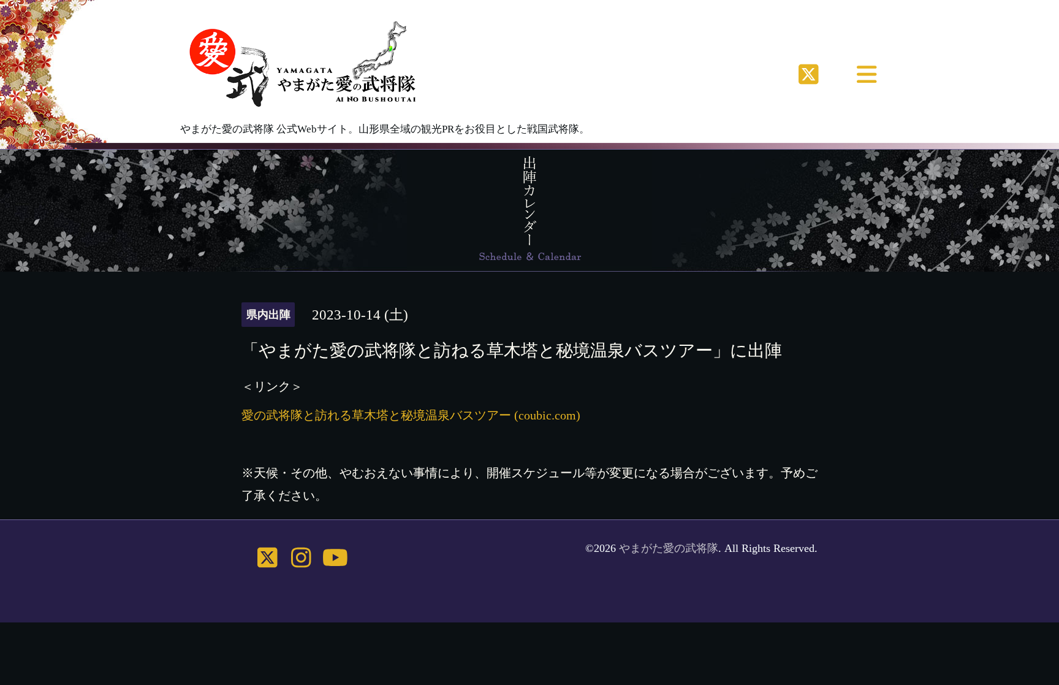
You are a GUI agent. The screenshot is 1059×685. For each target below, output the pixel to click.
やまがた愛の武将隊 (668, 548)
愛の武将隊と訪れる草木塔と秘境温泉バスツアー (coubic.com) (410, 415)
